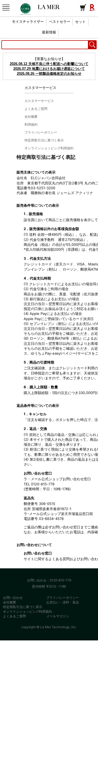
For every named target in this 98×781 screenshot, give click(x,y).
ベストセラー (59, 22)
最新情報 (49, 32)
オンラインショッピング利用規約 (27, 611)
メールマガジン (57, 616)
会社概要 (9, 602)
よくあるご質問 (14, 616)
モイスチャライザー (28, 22)
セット (80, 22)
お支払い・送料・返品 (62, 602)
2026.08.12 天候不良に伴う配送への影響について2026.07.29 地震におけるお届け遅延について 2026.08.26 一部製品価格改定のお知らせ (49, 69)
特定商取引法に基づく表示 (22, 607)
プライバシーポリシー (62, 598)
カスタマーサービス (39, 101)
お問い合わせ (13, 598)
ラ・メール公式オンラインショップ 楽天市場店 (49, 7)
